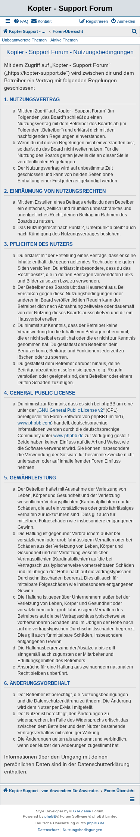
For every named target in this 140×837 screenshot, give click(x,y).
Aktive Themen (64, 40)
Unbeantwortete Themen (24, 40)
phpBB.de (96, 823)
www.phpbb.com (34, 423)
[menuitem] (20, 21)
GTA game (82, 811)
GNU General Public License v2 (70, 410)
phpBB (50, 816)
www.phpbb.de (68, 435)
